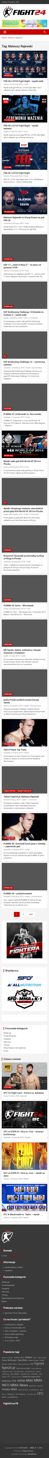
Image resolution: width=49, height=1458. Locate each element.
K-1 (5, 356)
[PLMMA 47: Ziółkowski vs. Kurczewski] (24, 397)
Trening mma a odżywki (14, 1324)
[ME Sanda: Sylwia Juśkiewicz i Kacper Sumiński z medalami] (24, 633)
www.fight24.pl (12, 1397)
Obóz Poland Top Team (15, 749)
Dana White (22, 1360)
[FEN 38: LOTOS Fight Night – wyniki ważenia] (24, 109)
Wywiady (7, 550)
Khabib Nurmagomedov (31, 1377)
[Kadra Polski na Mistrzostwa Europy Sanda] (24, 683)
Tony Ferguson (21, 1394)
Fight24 (39, 1363)
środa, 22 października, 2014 (14, 609)
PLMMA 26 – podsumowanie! (18, 893)
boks (35, 1357)
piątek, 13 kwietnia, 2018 (13, 318)
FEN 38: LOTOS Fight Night (17, 173)
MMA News (19, 1385)
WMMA (4, 1397)
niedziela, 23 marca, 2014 (13, 753)
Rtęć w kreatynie (11, 1331)
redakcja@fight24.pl (15, 1256)
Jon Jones (14, 1374)
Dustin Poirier (12, 1364)
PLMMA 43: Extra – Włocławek (18, 605)
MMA (29, 1380)
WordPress (32, 1454)
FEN (31, 1364)
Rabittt (27, 1137)
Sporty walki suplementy (14, 1334)
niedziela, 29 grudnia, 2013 (14, 897)
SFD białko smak (11, 1337)
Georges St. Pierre (7, 1371)
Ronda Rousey (34, 1390)
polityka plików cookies (14, 1267)
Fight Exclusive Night (23, 1368)
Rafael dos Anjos (23, 1390)
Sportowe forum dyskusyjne (16, 1313)
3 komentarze (36, 368)
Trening (6, 1045)
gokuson (24, 1096)
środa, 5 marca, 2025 (11, 1096)
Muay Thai (32, 1386)
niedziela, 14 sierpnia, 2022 (14, 1137)
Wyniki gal (8, 75)
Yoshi (26, 84)
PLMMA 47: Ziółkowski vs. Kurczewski (22, 414)
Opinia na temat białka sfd (15, 1328)
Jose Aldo (34, 1374)
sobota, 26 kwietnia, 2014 (13, 706)
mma (21, 1380)
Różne (6, 1051)
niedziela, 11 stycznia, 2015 (14, 417)
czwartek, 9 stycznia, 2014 (13, 850)
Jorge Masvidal (25, 1374)
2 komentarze (36, 897)
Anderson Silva (19, 1357)
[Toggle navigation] (5, 32)
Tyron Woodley (31, 1394)
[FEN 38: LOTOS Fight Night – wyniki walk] (24, 64)
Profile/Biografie (10, 1036)
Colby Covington (42, 1357)
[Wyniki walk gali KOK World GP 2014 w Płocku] (24, 444)
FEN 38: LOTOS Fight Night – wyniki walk (23, 81)
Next (31, 914)
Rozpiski (7, 167)
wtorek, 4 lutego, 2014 (12, 800)
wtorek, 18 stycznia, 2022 (13, 176)
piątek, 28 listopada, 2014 (13, 514)
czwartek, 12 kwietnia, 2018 (14, 368)
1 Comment (33, 318)
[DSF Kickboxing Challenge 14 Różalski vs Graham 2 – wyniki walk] (24, 295)
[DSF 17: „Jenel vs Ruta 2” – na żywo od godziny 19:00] (24, 248)
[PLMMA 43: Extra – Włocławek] (24, 588)
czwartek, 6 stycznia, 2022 (13, 223)
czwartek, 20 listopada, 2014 (14, 562)
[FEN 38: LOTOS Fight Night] (24, 156)
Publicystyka (9, 791)
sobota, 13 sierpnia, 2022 (13, 1179)
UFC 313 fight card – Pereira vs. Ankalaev (24, 1093)
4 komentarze (35, 706)
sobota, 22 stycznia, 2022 (13, 84)
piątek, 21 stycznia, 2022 (13, 131)
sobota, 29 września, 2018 (13, 271)
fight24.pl (8, 1368)
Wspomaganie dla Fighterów (15, 1048)
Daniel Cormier (33, 1360)
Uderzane (8, 644)
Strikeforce (11, 1394)
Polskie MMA (9, 120)
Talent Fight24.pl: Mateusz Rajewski (21, 796)
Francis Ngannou (36, 1368)
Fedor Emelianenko (23, 1364)
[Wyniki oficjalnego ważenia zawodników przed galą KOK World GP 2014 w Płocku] (24, 491)
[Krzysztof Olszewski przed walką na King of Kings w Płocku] (24, 539)
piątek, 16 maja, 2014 (12, 656)
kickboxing (6, 1381)
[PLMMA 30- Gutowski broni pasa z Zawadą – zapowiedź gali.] (24, 827)
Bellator (28, 1357)
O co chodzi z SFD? (12, 1341)
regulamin (8, 1270)
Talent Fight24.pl (24, 791)
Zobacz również (12, 1059)
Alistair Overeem (7, 1357)
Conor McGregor (9, 1360)
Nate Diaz (40, 1386)
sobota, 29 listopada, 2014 (13, 467)
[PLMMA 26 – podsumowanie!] (24, 876)
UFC (40, 1394)
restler (23, 656)
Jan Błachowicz (30, 1371)
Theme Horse (27, 1451)
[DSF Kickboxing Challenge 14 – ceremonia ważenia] (24, 345)
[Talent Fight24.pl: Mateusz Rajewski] (24, 780)
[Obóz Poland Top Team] (24, 733)
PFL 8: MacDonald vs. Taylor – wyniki (22, 1214)
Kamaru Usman (16, 1377)
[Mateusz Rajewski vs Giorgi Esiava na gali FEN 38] (24, 200)
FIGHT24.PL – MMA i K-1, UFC (30, 1448)
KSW (14, 1381)
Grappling (7, 1039)
